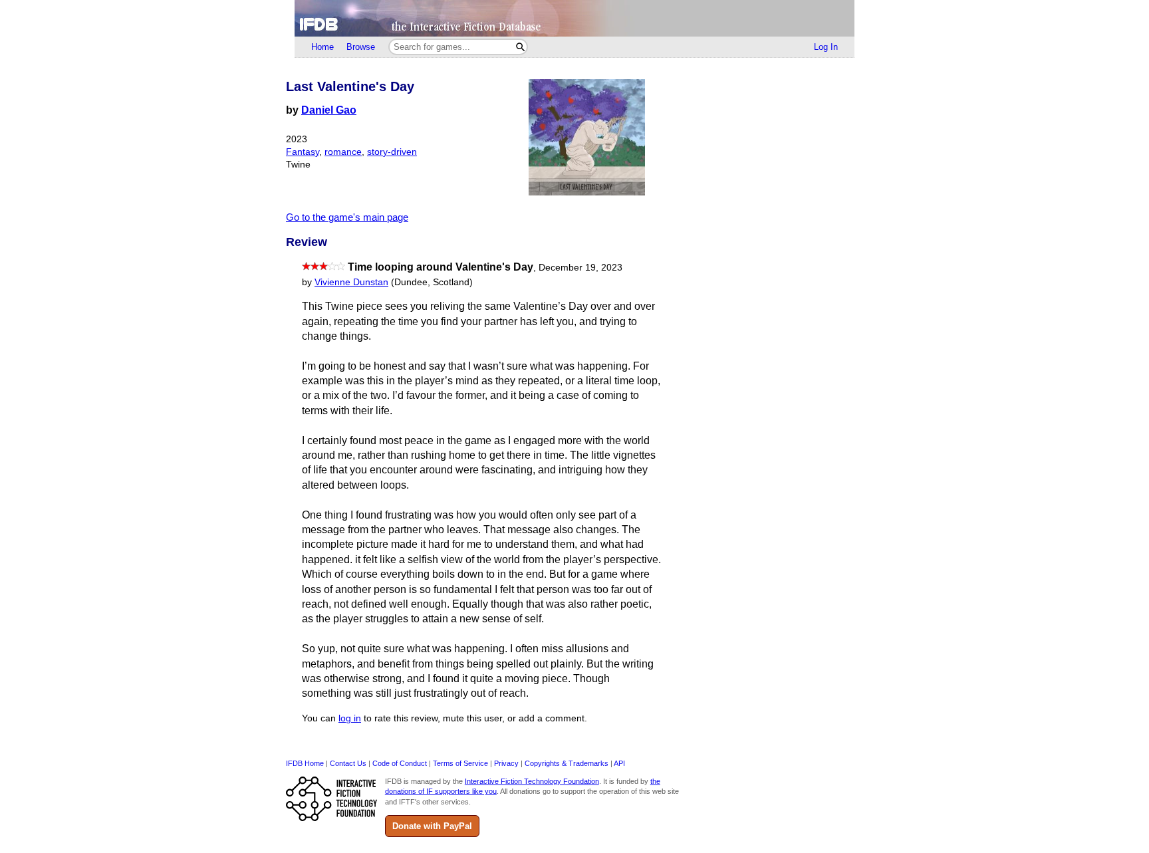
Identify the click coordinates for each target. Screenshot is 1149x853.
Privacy (506, 763)
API (619, 763)
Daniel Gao (328, 110)
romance (343, 152)
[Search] (520, 47)
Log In (826, 47)
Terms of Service (460, 763)
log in (349, 718)
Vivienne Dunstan (351, 282)
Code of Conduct (399, 763)
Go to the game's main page (347, 217)
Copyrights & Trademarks (566, 763)
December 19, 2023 (580, 268)
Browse (360, 47)
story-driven (392, 152)
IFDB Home (305, 763)
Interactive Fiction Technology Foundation (532, 781)
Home (322, 47)
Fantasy (302, 152)
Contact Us (348, 763)
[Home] (574, 18)
